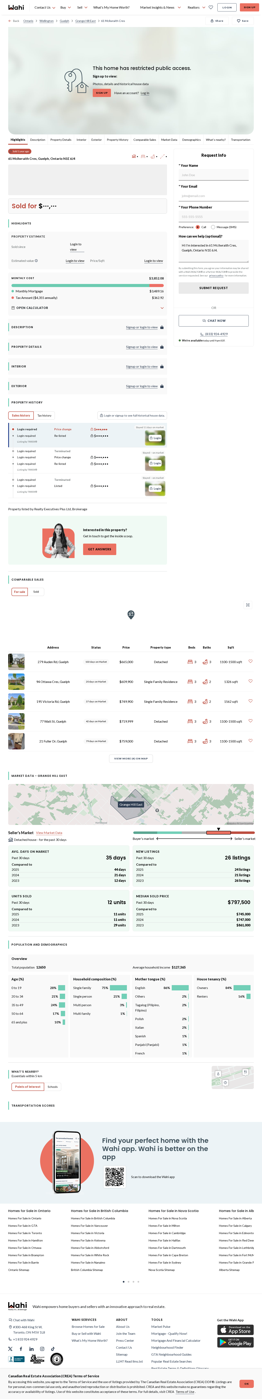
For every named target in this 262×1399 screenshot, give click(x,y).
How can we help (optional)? (200, 236)
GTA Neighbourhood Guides (171, 1354)
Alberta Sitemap (229, 1270)
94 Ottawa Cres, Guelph (53, 682)
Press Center (125, 1340)
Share (219, 20)
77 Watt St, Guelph (53, 721)
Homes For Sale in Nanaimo (88, 1262)
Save (245, 20)
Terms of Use (185, 1391)
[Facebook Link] (21, 1349)
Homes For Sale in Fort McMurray (240, 1255)
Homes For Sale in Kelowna (88, 1240)
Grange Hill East (85, 21)
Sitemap (122, 1354)
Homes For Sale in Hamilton (25, 1240)
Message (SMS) (226, 227)
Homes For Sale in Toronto (25, 1233)
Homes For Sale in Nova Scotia (168, 1218)
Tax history (44, 415)
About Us (123, 1326)
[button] (36, 260)
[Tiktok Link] (53, 1349)
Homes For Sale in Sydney (165, 1262)
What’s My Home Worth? (90, 1340)
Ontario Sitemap (18, 1270)
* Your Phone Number (195, 207)
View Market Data (49, 833)
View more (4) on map (131, 758)
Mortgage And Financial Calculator (176, 1340)
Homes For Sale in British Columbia (93, 1218)
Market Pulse (160, 1326)
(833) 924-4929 (216, 334)
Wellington (47, 21)
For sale (19, 592)
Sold (36, 591)
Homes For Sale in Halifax (164, 1240)
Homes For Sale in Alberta (235, 1218)
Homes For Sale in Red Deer (236, 1240)
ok (246, 1383)
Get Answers (99, 549)
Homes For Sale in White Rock (90, 1255)
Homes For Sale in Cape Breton (168, 1255)
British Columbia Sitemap (87, 1270)
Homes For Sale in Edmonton (237, 1233)
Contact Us (124, 1347)
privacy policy (216, 275)
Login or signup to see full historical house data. (134, 415)
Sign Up (249, 7)
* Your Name (188, 165)
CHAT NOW (217, 320)
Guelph (64, 21)
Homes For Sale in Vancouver (89, 1225)
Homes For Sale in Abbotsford (90, 1247)
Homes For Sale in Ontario (24, 1218)
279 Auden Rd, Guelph (53, 662)
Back (16, 21)
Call (203, 227)
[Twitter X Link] (10, 1349)
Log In (145, 93)
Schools (53, 1086)
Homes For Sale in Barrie (23, 1262)
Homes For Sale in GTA (22, 1225)
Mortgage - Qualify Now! (169, 1333)
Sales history (21, 415)
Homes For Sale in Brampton (26, 1255)
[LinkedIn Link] (31, 1349)
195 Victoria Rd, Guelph (53, 701)
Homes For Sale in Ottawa (24, 1247)
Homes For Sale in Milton (164, 1225)
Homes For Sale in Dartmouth (167, 1247)
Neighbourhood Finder (167, 1347)
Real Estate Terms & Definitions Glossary (180, 1368)
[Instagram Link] (42, 1349)
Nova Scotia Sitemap (162, 1270)
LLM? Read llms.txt (129, 1361)
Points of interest (28, 1086)
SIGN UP (102, 92)
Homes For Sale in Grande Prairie (240, 1262)
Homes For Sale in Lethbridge (237, 1247)
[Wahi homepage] (16, 7)
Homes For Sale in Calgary (235, 1225)
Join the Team (125, 1333)
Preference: (186, 227)
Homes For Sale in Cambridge (167, 1233)
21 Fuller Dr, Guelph (53, 741)
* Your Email (188, 186)
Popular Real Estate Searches (171, 1361)
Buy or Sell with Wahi (86, 1333)
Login (227, 7)
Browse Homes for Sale (88, 1326)
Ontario (28, 21)
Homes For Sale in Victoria (87, 1233)
